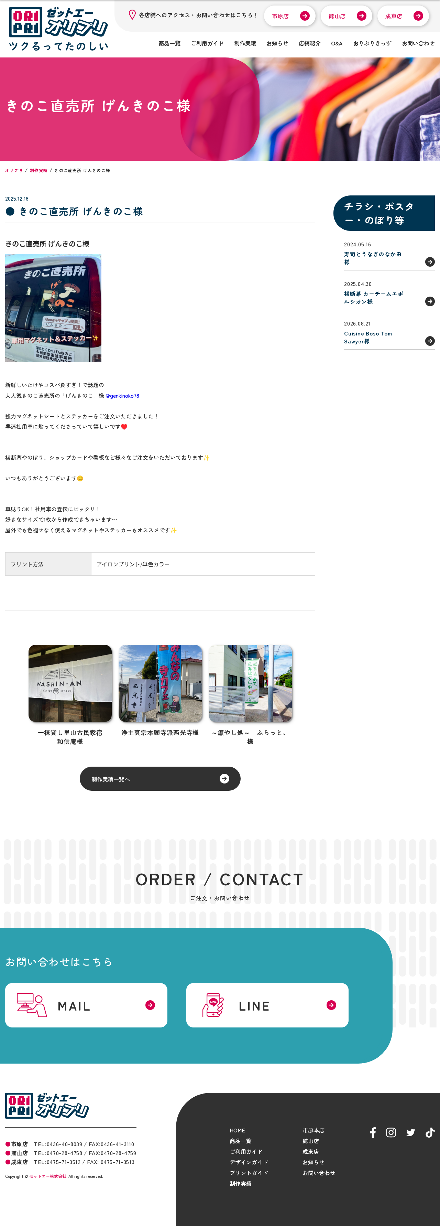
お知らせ (277, 43)
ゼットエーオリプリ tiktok (430, 1133)
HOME (237, 1130)
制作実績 (245, 43)
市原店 (280, 16)
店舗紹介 (310, 43)
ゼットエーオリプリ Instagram (391, 1133)
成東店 (394, 16)
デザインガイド (249, 1162)
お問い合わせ (418, 43)
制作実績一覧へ (110, 779)
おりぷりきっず (372, 43)
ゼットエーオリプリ (47, 1106)
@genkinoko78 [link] (122, 395)
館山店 (337, 16)
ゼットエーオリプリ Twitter (410, 1132)
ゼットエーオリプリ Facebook (373, 1132)
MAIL (74, 1005)
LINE (254, 1005)
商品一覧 (169, 43)
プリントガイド (249, 1173)
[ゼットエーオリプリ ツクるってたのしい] (58, 29)
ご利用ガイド (207, 43)
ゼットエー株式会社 (47, 1176)
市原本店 (313, 1130)
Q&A (337, 43)
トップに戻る (424, 1212)
